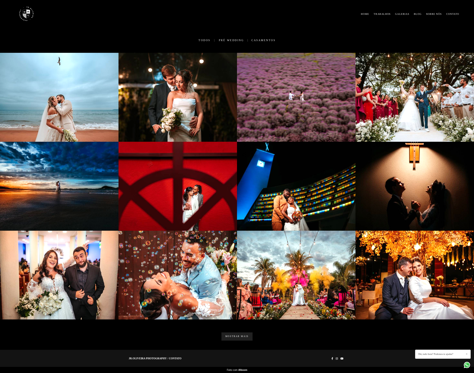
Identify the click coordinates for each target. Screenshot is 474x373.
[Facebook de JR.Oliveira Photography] (332, 358)
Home (365, 14)
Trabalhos (382, 14)
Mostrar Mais (237, 336)
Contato (452, 14)
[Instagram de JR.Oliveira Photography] (337, 358)
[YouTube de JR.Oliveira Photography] (342, 358)
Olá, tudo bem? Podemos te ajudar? (435, 354)
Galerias (402, 14)
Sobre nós (434, 14)
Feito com (237, 370)
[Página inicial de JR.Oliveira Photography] (33, 14)
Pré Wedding (231, 40)
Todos (204, 40)
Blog (417, 14)
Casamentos (263, 40)
